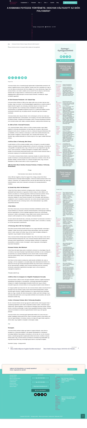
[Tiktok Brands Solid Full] (67, 56)
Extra (45, 2)
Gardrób (52, 2)
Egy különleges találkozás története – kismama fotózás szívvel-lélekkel (68, 379)
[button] (9, 77)
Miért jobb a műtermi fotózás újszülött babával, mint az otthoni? (68, 264)
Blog (58, 2)
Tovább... (63, 382)
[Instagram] (64, 56)
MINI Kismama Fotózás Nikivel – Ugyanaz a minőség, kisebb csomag (69, 398)
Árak (39, 2)
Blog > (9, 44)
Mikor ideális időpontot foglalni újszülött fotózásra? (67, 244)
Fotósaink (33, 2)
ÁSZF (61, 416)
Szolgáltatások (24, 2)
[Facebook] (61, 56)
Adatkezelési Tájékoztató (54, 416)
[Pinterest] (69, 56)
